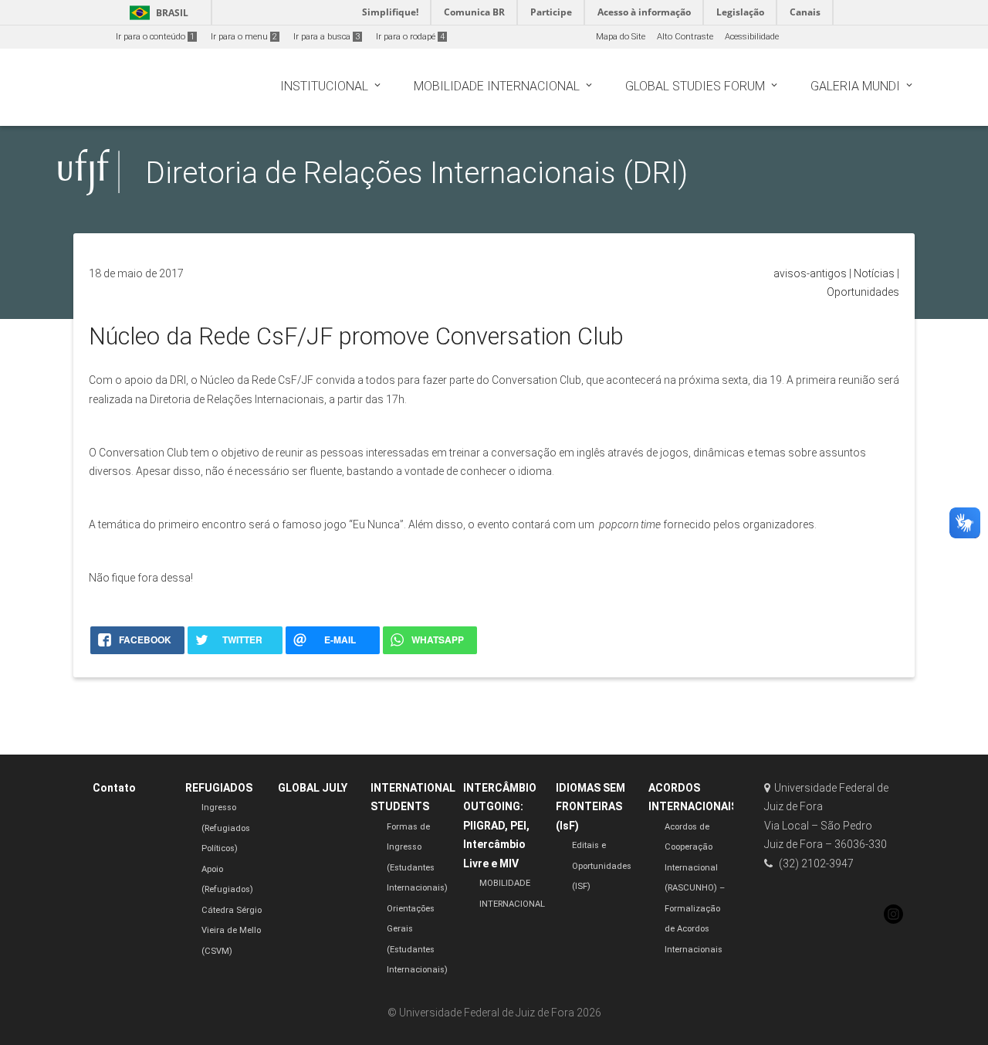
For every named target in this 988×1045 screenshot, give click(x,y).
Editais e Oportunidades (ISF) (601, 865)
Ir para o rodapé (410, 37)
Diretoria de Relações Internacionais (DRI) (417, 172)
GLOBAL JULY (312, 788)
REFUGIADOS (218, 788)
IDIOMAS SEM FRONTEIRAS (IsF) (590, 807)
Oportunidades (863, 292)
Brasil (156, 12)
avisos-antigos (810, 273)
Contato (114, 788)
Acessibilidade (752, 37)
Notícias (874, 273)
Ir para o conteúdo (155, 37)
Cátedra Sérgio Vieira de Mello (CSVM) (231, 930)
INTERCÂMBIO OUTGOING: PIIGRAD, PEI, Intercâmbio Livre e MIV (499, 826)
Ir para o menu (244, 37)
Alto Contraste (685, 37)
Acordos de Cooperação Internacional (691, 847)
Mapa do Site (620, 37)
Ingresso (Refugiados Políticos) (225, 827)
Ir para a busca (326, 37)
